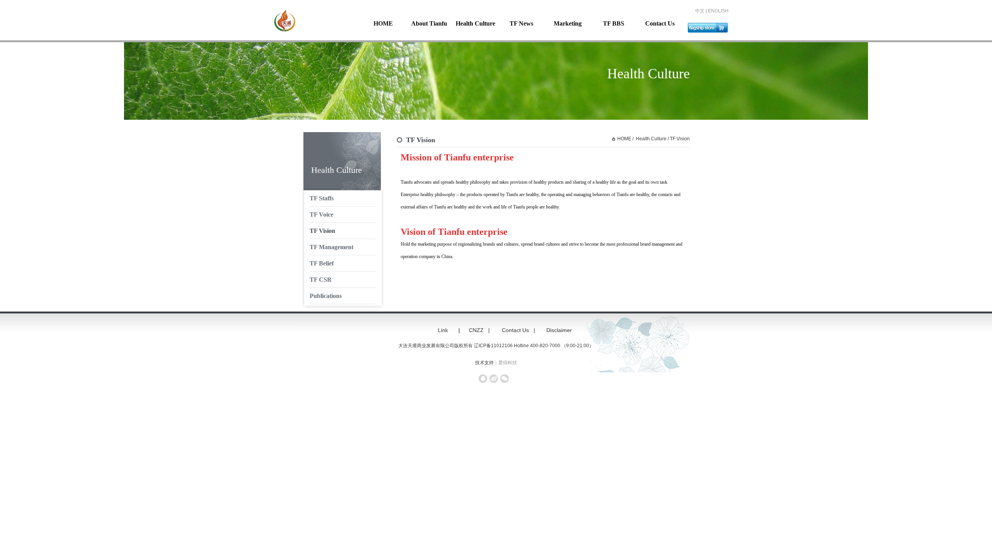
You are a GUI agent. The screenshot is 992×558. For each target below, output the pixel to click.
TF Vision (322, 230)
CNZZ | (480, 330)
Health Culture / (652, 138)
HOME (383, 23)
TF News (521, 23)
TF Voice (321, 214)
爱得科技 (507, 362)
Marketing (568, 23)
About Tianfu (429, 23)
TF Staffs (322, 198)
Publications (326, 296)
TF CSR (321, 279)
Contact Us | (519, 330)
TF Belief (322, 263)
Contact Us (660, 23)
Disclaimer (562, 330)
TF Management (331, 247)
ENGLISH (718, 11)
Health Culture (475, 23)
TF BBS (613, 23)
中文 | (701, 11)
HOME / (625, 138)
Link (443, 330)
